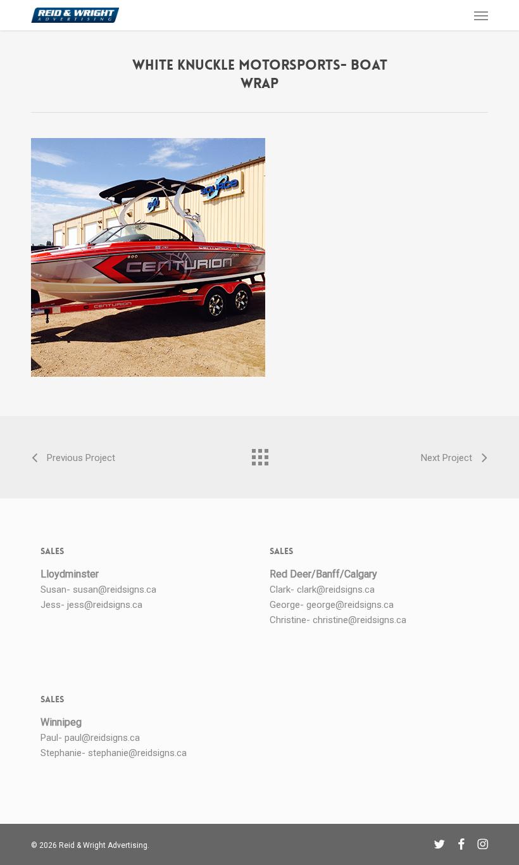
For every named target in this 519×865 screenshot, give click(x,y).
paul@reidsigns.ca (102, 737)
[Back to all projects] (259, 454)
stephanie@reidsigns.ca (137, 753)
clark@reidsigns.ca (336, 589)
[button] (481, 15)
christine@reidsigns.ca (359, 620)
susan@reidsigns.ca (114, 589)
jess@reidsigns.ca (104, 604)
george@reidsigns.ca (350, 604)
